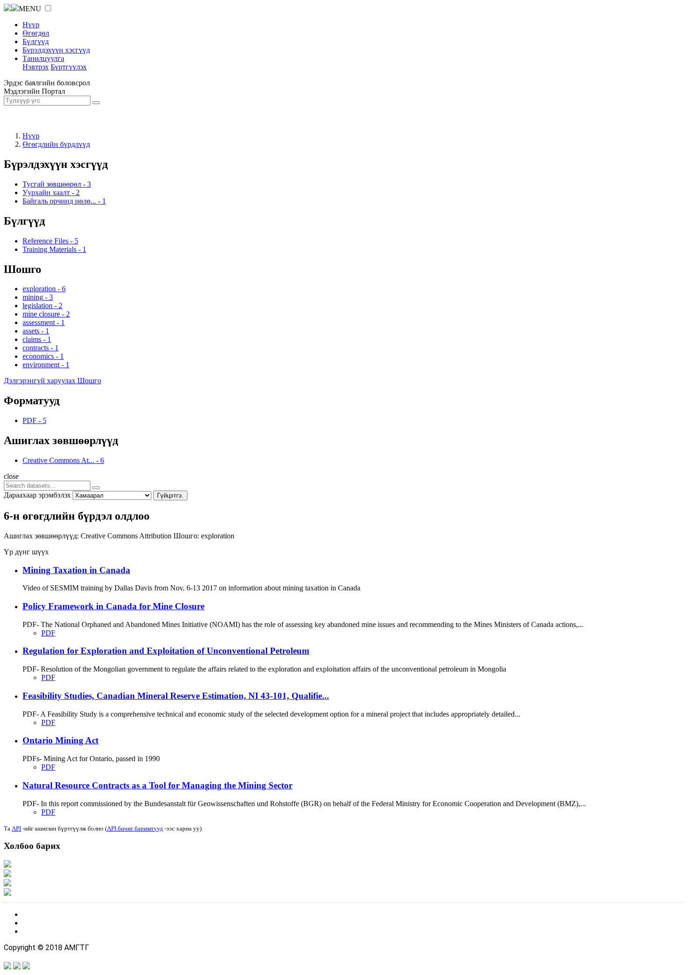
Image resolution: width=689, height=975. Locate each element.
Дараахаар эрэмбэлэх (37, 495)
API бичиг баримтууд (135, 828)
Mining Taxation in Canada (76, 570)
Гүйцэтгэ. (170, 495)
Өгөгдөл (35, 33)
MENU (30, 9)
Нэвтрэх (35, 67)
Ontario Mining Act (60, 740)
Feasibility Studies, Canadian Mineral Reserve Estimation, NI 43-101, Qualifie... (175, 696)
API (16, 828)
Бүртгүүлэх (69, 67)
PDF (48, 633)
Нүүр (30, 25)
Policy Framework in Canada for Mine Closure (113, 606)
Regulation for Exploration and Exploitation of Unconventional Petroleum (165, 651)
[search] (96, 487)
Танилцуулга (43, 58)
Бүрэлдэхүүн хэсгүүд (56, 50)
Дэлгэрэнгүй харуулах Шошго (52, 381)
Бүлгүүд (35, 41)
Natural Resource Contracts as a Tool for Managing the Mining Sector (157, 785)
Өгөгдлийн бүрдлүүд (56, 144)
